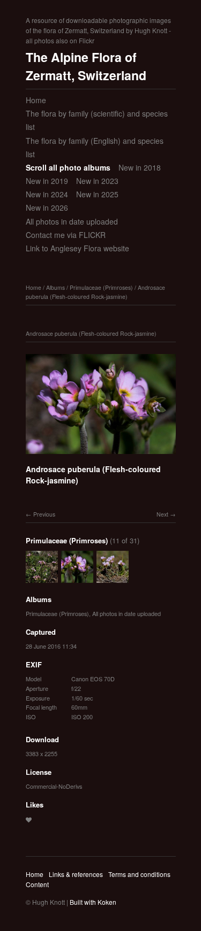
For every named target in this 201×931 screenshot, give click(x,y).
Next (162, 514)
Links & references (76, 874)
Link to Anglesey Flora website (77, 248)
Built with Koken (93, 901)
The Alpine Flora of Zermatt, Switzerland (86, 66)
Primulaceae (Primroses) (101, 287)
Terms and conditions (139, 874)
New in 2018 (139, 167)
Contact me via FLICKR (66, 234)
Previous (44, 514)
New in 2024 (47, 194)
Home (36, 100)
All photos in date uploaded (72, 221)
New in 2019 (47, 180)
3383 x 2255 (41, 753)
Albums (55, 287)
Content (37, 884)
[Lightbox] (101, 455)
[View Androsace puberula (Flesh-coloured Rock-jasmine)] (42, 577)
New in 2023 (97, 180)
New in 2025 (97, 194)
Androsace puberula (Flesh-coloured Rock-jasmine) (95, 292)
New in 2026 (47, 207)
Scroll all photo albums (68, 167)
